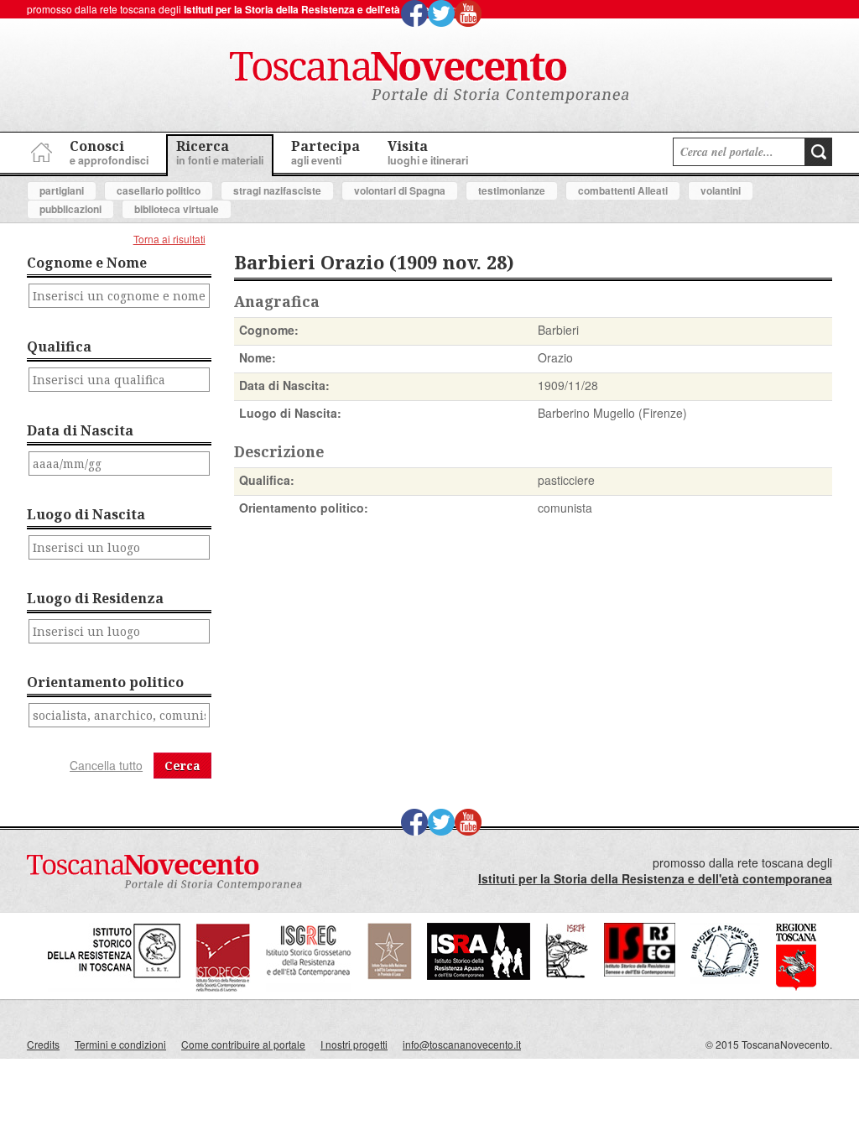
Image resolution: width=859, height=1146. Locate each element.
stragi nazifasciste (277, 190)
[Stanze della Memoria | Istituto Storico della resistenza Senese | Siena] (639, 972)
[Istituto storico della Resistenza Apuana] (478, 975)
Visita (428, 152)
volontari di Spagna (399, 190)
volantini (720, 190)
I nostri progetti (354, 1044)
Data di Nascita (80, 430)
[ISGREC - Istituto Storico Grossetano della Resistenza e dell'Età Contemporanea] (308, 988)
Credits (43, 1044)
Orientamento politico (105, 682)
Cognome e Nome (87, 262)
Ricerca (219, 152)
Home (39, 149)
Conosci (109, 152)
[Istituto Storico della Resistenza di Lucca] (389, 975)
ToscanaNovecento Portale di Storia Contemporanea (429, 78)
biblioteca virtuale (176, 208)
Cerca (182, 766)
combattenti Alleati (623, 190)
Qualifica (59, 346)
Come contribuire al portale (243, 1044)
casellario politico (158, 190)
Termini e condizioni (120, 1044)
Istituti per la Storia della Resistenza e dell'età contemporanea (331, 9)
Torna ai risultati (169, 238)
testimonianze (511, 190)
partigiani (61, 190)
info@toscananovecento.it (462, 1044)
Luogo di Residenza (95, 598)
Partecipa (325, 152)
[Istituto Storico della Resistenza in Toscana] (114, 988)
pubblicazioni (70, 208)
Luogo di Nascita (86, 514)
